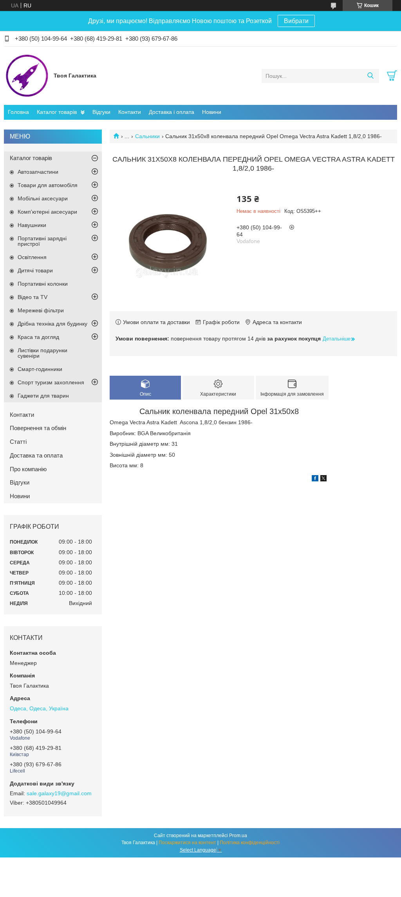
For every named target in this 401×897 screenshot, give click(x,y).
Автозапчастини (38, 172)
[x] (323, 479)
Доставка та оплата (36, 455)
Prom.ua (238, 835)
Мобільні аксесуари (43, 198)
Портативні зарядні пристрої (42, 241)
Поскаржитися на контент (187, 842)
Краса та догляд (38, 337)
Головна (18, 112)
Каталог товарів (57, 112)
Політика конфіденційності (250, 842)
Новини (211, 112)
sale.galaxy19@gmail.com (59, 793)
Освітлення (32, 257)
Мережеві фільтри (41, 310)
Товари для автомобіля (48, 185)
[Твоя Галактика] (27, 75)
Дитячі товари (35, 270)
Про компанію (28, 469)
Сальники (147, 136)
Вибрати (296, 21)
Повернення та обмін (38, 428)
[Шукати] (370, 76)
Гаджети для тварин (43, 396)
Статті (18, 441)
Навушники (32, 225)
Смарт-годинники (40, 369)
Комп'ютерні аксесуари (47, 212)
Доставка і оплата (171, 112)
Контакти (129, 112)
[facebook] (315, 479)
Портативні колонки (43, 284)
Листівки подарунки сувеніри (42, 353)
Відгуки (101, 112)
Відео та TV (32, 297)
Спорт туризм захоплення (51, 382)
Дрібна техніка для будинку (52, 324)
